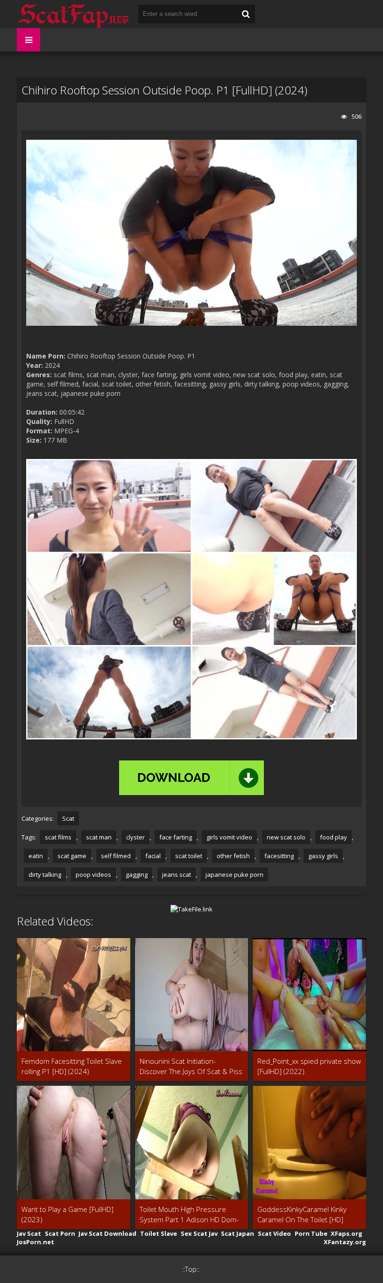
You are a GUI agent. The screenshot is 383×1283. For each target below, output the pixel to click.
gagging (137, 874)
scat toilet (188, 856)
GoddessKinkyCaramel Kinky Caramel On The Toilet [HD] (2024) (302, 1214)
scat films (58, 837)
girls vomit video (229, 837)
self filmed (116, 856)
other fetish (233, 856)
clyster (135, 837)
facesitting (279, 856)
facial (153, 856)
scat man (99, 837)
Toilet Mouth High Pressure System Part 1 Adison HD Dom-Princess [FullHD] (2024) (189, 1214)
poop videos (93, 874)
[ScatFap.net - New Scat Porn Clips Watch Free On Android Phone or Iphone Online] (73, 14)
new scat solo (286, 837)
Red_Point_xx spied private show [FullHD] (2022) (309, 1066)
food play (333, 837)
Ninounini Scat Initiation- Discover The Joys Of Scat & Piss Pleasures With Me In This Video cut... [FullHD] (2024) (191, 1066)
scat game (71, 856)
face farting (175, 837)
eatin (35, 856)
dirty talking (44, 874)
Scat (68, 818)
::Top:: (190, 1269)
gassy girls (323, 856)
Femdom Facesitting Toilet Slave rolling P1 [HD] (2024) (71, 1066)
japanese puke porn (234, 874)
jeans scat (176, 874)
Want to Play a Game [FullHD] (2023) (67, 1214)
